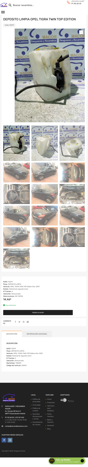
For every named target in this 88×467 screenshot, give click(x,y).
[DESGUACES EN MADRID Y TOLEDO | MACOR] (4, 5)
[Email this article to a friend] (27, 322)
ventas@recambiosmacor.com (16, 426)
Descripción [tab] (11, 334)
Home (49, 399)
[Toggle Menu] (3, 13)
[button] (81, 32)
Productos (51, 403)
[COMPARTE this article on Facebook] (15, 322)
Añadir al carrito (38, 313)
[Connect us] (4, 440)
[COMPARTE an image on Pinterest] (23, 322)
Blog (48, 429)
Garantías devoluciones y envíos (37, 416)
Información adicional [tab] (37, 334)
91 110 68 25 (76, 4)
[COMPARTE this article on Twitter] (19, 322)
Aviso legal (36, 405)
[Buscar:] (44, 5)
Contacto (50, 425)
